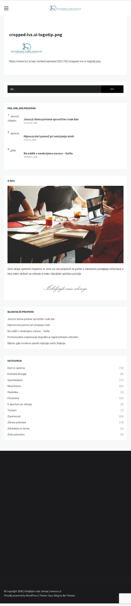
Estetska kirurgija (17, 374)
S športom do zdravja (20, 404)
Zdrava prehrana (17, 422)
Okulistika (13, 392)
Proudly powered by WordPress (21, 595)
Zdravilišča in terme (19, 428)
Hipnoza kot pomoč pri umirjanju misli (49, 136)
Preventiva (13, 398)
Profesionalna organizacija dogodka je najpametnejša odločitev (43, 337)
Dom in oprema (16, 368)
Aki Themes (69, 595)
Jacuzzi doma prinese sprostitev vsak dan (51, 119)
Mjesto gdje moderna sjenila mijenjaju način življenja (36, 343)
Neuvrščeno (14, 386)
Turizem (12, 410)
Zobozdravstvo (16, 434)
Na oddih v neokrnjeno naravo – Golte (48, 153)
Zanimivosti (14, 416)
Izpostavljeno (15, 380)
